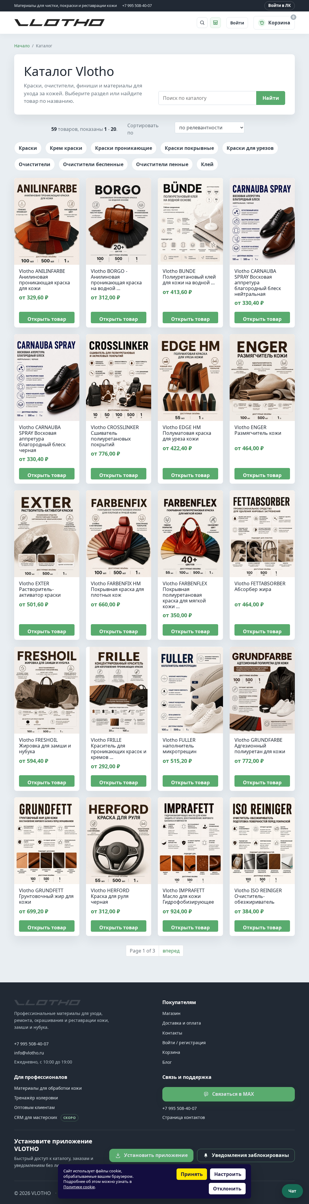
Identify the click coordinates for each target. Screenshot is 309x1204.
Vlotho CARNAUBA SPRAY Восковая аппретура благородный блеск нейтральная (257, 282)
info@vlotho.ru (29, 1053)
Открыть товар (46, 319)
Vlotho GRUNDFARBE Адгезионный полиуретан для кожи (259, 746)
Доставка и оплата (181, 1023)
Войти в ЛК (279, 5)
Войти (237, 23)
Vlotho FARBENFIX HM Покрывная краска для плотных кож (117, 589)
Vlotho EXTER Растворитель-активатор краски (40, 589)
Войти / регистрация (184, 1042)
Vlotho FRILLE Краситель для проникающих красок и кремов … (118, 748)
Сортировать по (143, 129)
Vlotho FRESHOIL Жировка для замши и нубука (45, 746)
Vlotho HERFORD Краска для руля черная (110, 896)
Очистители (34, 164)
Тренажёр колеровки (36, 1098)
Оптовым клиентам (34, 1107)
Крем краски (66, 148)
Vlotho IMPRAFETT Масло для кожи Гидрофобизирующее (188, 896)
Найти (271, 98)
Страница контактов (183, 1117)
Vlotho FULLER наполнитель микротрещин (179, 746)
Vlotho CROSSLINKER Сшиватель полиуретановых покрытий (115, 436)
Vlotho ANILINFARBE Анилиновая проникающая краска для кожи (44, 280)
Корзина (171, 1052)
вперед (171, 950)
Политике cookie (79, 1187)
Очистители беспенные (93, 164)
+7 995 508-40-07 (31, 1044)
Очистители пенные (162, 164)
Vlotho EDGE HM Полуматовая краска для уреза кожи (187, 433)
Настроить (227, 1174)
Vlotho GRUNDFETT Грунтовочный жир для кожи (46, 896)
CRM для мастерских (45, 1117)
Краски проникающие (123, 148)
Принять (192, 1174)
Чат (292, 1191)
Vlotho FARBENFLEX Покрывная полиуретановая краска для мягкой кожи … (185, 595)
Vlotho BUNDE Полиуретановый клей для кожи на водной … (189, 277)
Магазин (171, 1013)
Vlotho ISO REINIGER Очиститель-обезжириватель (258, 896)
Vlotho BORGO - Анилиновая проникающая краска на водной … (116, 280)
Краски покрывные (189, 148)
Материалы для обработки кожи (48, 1088)
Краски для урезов (250, 148)
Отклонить (227, 1188)
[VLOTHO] (47, 1002)
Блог (167, 1062)
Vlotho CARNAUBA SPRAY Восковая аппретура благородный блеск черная (42, 438)
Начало (22, 46)
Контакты (172, 1033)
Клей (207, 164)
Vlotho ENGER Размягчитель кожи (257, 430)
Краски (28, 148)
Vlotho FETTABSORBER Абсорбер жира (259, 586)
